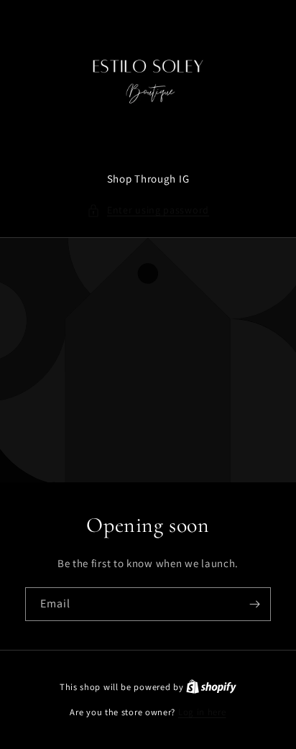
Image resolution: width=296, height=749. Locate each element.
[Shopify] (211, 687)
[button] (148, 210)
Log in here (202, 712)
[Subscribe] (254, 604)
